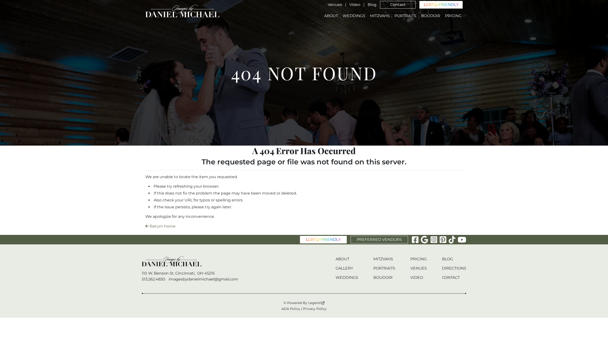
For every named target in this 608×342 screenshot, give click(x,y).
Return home (162, 226)
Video (354, 5)
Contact (397, 4)
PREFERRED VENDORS (379, 239)
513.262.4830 (153, 279)
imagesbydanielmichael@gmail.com (203, 279)
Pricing (453, 16)
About (331, 16)
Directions (454, 268)
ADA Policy (290, 309)
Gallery (344, 268)
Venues (335, 5)
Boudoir (430, 16)
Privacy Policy (315, 309)
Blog (372, 5)
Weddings (354, 16)
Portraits (405, 16)
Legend (315, 303)
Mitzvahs (380, 16)
